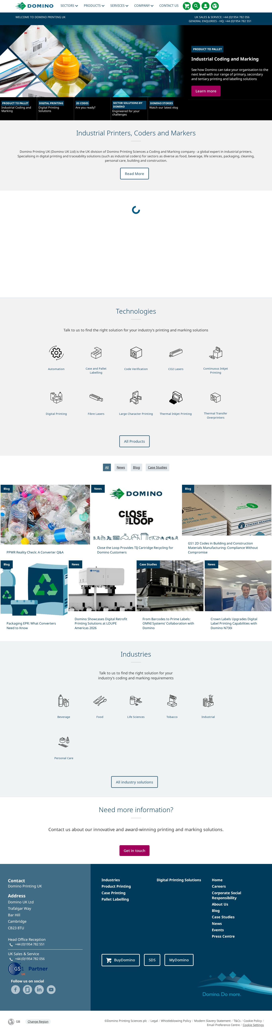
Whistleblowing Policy (176, 1021)
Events (218, 929)
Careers (219, 886)
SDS (152, 959)
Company (142, 5)
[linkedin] (39, 989)
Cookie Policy (253, 1021)
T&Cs (237, 1021)
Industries (111, 879)
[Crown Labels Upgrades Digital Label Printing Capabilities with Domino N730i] (238, 597)
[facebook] (15, 989)
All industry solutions (134, 781)
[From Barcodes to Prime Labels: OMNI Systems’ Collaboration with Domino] (170, 597)
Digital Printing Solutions (179, 879)
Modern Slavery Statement (212, 1021)
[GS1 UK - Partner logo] (28, 968)
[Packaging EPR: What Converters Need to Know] (34, 597)
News (121, 467)
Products (93, 5)
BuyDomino (124, 959)
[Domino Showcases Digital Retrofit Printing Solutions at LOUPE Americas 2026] (102, 597)
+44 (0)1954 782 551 (238, 21)
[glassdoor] (27, 989)
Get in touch (134, 850)
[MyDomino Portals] (205, 6)
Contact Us (169, 5)
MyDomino (179, 959)
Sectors (68, 5)
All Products (134, 441)
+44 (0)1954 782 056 (236, 17)
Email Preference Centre (223, 1025)
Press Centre (223, 936)
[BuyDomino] (187, 6)
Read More (134, 173)
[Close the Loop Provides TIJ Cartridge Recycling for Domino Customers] (136, 522)
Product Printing (116, 886)
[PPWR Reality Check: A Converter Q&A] (45, 522)
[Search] (196, 6)
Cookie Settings (253, 1025)
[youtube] (51, 989)
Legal (154, 1021)
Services (117, 5)
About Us (220, 904)
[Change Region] (215, 6)
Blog (136, 467)
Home (217, 879)
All (107, 467)
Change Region (38, 1021)
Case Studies (157, 467)
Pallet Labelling (115, 899)
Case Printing (113, 892)
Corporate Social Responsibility (226, 895)
